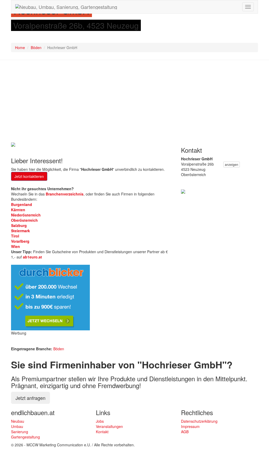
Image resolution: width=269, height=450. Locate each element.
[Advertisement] (134, 102)
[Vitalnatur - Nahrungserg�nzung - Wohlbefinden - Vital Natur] (183, 190)
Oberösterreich (24, 220)
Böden (36, 47)
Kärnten (18, 209)
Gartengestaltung (25, 437)
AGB (185, 431)
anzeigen (231, 164)
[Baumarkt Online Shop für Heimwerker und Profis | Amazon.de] (13, 144)
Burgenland (21, 204)
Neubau (17, 421)
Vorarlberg (20, 241)
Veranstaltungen (109, 426)
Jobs (100, 421)
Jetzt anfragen (30, 397)
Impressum (190, 426)
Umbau (17, 426)
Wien (15, 246)
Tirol (15, 236)
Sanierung (19, 431)
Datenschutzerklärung (199, 421)
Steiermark (20, 230)
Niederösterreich (26, 215)
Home (20, 47)
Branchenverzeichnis (65, 194)
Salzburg (19, 225)
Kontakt (102, 431)
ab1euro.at (32, 257)
